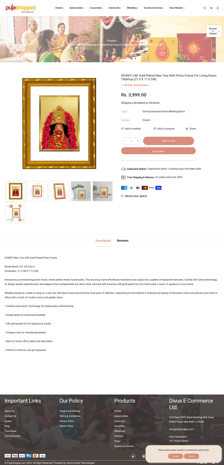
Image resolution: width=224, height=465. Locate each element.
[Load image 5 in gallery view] (102, 191)
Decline (192, 456)
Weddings (119, 431)
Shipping (126, 102)
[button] (204, 8)
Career (8, 421)
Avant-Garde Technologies (81, 462)
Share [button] (193, 128)
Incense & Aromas (124, 446)
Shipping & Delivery (69, 411)
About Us (9, 411)
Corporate (119, 421)
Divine (117, 411)
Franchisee (10, 431)
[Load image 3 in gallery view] (59, 191)
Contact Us (10, 416)
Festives (118, 436)
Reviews (122, 240)
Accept (176, 456)
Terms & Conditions (69, 416)
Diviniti (146, 120)
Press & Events (12, 436)
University (119, 426)
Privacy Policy (67, 421)
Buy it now (158, 151)
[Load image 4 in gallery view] (81, 191)
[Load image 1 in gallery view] (15, 191)
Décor (117, 441)
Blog (7, 426)
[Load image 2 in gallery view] (37, 191)
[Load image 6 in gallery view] (15, 213)
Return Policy (66, 426)
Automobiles (121, 416)
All (61, 45)
